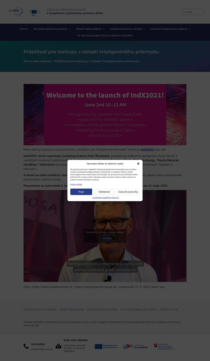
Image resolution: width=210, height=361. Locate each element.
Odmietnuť (104, 191)
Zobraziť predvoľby (128, 191)
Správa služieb (76, 184)
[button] (138, 163)
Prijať (81, 191)
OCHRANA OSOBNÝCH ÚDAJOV (106, 198)
